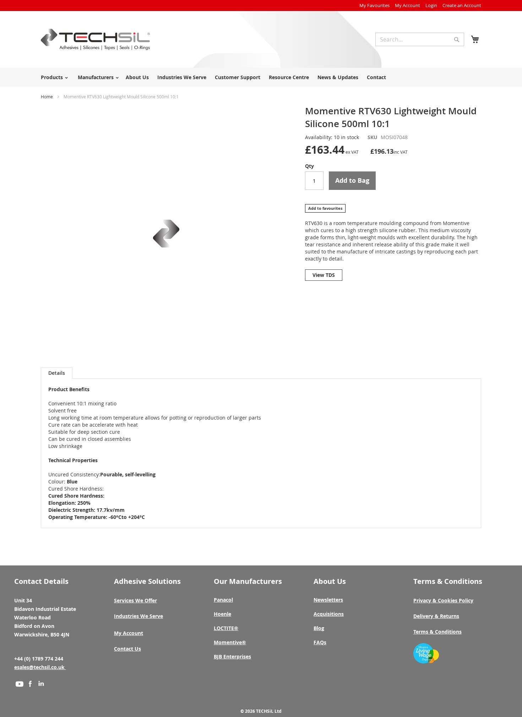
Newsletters (328, 599)
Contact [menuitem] (376, 77)
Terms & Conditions (437, 631)
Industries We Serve (138, 616)
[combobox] (419, 39)
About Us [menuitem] (137, 77)
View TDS (323, 275)
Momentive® (230, 642)
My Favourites (374, 5)
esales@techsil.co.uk (40, 667)
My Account (407, 5)
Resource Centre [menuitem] (289, 77)
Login (431, 5)
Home (47, 96)
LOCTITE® (226, 628)
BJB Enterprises (232, 656)
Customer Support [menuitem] (237, 77)
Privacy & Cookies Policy (443, 600)
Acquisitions (329, 614)
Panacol (223, 599)
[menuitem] (53, 77)
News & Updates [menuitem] (337, 77)
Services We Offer (135, 600)
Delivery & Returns (436, 616)
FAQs (320, 642)
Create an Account (461, 5)
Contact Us (127, 648)
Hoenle (222, 614)
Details (56, 373)
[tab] (56, 373)
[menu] (261, 77)
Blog (319, 628)
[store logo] (95, 39)
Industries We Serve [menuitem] (181, 77)
